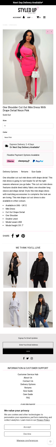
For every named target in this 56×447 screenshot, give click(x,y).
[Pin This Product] (23, 236)
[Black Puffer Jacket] (41, 327)
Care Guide (28, 394)
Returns (24, 171)
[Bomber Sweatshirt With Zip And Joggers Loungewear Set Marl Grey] (15, 327)
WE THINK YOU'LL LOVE (28, 247)
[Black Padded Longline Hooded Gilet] (15, 287)
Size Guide (36, 171)
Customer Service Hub (28, 374)
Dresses (13, 25)
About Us (28, 377)
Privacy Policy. (43, 420)
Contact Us (28, 381)
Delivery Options (10, 171)
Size (4, 120)
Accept (27, 427)
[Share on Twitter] (18, 236)
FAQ (28, 397)
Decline (27, 434)
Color (5, 132)
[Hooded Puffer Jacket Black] (41, 287)
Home (5, 25)
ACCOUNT (17, 17)
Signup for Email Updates (28, 338)
